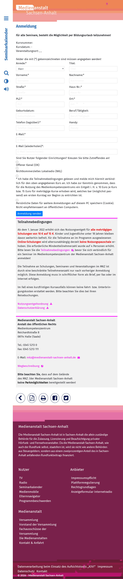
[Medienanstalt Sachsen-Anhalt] (41, 11)
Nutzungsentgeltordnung (33, 304)
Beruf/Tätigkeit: (79, 110)
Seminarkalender (6, 44)
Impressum (105, 566)
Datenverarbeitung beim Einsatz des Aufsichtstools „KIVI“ (56, 566)
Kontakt (42, 571)
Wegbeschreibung (28, 366)
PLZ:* (19, 99)
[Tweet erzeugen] (67, 399)
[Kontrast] (6, 81)
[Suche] (6, 73)
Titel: (72, 63)
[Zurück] (21, 399)
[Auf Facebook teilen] (55, 399)
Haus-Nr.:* (75, 87)
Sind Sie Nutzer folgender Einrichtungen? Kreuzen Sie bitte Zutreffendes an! (63, 158)
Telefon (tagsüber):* (28, 122)
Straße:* (21, 87)
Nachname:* (76, 75)
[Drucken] (44, 399)
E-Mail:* (20, 134)
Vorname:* (22, 75)
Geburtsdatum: (25, 110)
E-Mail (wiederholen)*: (30, 146)
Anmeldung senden (29, 213)
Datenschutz (26, 571)
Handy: (73, 122)
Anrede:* (21, 63)
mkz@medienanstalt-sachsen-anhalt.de (51, 357)
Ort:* (72, 99)
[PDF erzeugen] (33, 399)
